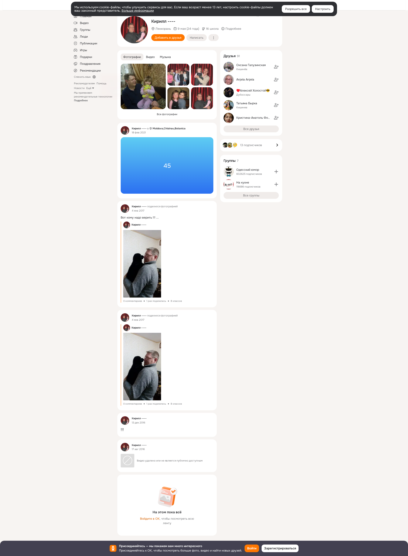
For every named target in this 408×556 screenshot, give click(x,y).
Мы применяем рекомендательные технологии (93, 96)
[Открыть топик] (167, 165)
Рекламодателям (84, 83)
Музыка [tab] (165, 57)
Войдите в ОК (150, 519)
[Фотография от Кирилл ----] (134, 29)
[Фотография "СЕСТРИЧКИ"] (178, 98)
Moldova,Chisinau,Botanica (169, 128)
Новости (79, 88)
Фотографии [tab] (132, 57)
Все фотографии (167, 114)
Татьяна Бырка (246, 103)
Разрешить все (296, 9)
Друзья (230, 56)
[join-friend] (276, 66)
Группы (230, 160)
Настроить (322, 9)
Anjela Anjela (245, 79)
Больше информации (138, 10)
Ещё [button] (88, 88)
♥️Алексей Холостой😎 (253, 90)
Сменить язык (82, 77)
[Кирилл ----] (125, 130)
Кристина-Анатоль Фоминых (256, 118)
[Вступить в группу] (276, 171)
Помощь (101, 83)
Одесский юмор (247, 170)
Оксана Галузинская (251, 65)
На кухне (242, 182)
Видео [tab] (150, 57)
